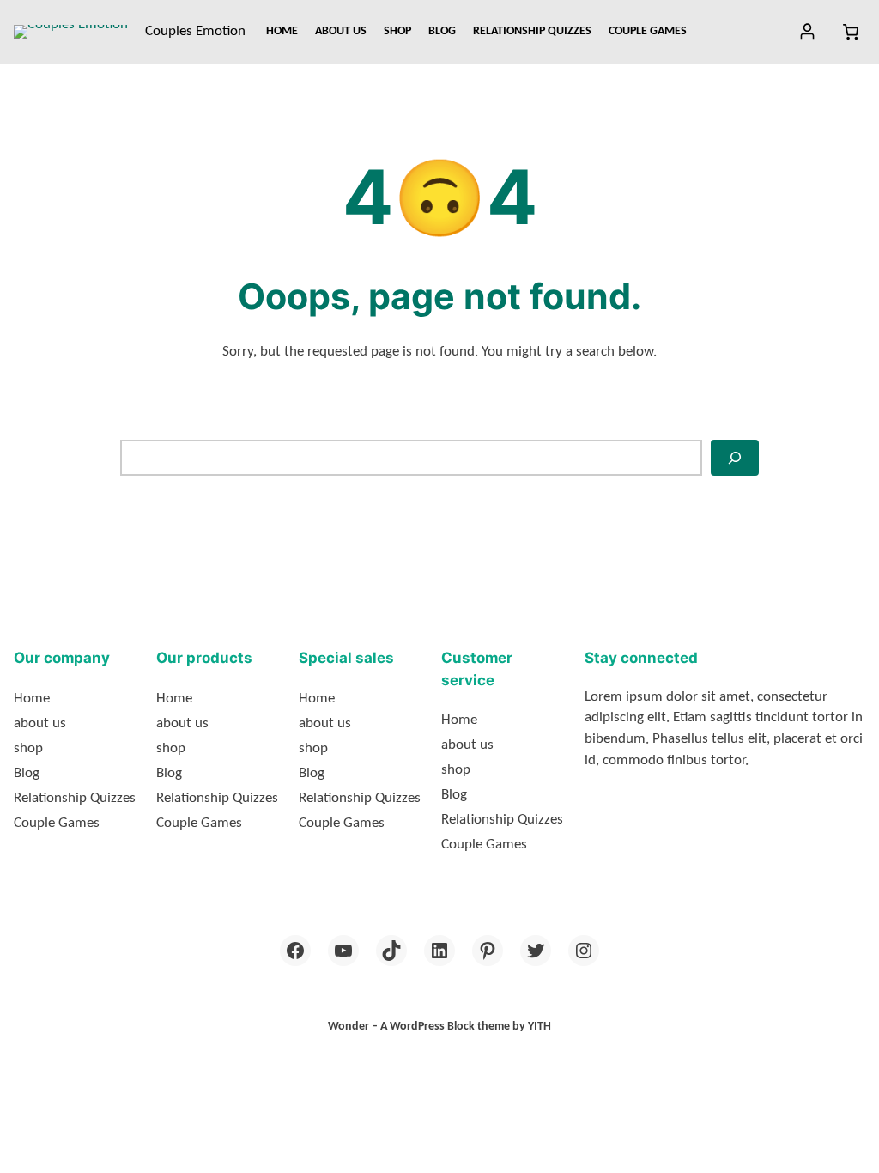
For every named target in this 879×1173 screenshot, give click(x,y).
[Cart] (850, 32)
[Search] (735, 458)
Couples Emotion (195, 31)
